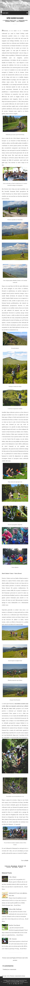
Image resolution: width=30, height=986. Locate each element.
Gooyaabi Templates (23, 982)
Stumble (15, 867)
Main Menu (5, 13)
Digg (21, 867)
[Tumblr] (20, 983)
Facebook (14, 866)
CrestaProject (13, 981)
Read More (17, 905)
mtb (26, 20)
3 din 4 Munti (12, 877)
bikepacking (22, 20)
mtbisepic (7, 21)
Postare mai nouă (7, 958)
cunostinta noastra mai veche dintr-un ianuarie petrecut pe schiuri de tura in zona (15, 706)
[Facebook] (8, 983)
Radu (26, 860)
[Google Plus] (11, 983)
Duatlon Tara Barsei (14, 925)
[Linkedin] (13, 983)
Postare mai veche (23, 958)
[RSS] (22, 983)
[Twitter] (10, 983)
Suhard (13, 21)
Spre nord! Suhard (15, 18)
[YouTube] (17, 983)
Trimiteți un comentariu (9, 969)
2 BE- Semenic (13, 939)
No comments (20, 21)
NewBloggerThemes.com (7, 982)
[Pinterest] (18, 983)
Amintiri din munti (15, 3)
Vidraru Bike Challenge (15, 909)
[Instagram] (15, 983)
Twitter (21, 866)
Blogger (25, 980)
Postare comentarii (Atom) (17, 976)
